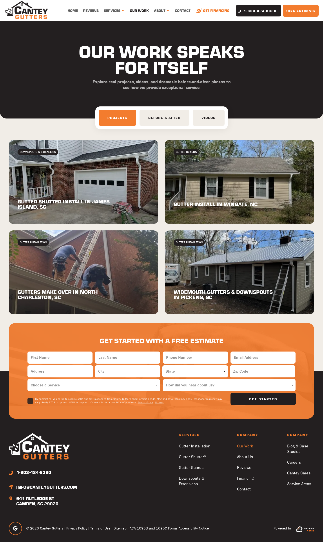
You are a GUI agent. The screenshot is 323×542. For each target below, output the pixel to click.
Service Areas (299, 484)
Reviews (91, 10)
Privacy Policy (76, 528)
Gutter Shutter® (193, 457)
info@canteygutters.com (46, 487)
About (159, 10)
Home (73, 10)
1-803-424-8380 (260, 11)
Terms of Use (145, 402)
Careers (294, 462)
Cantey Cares (298, 473)
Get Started (263, 399)
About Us (245, 457)
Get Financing (216, 10)
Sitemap (120, 528)
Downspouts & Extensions (191, 481)
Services (112, 10)
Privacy (159, 402)
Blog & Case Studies (297, 449)
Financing (245, 478)
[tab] (117, 118)
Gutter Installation (194, 446)
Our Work (139, 10)
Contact (183, 10)
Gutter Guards (191, 467)
